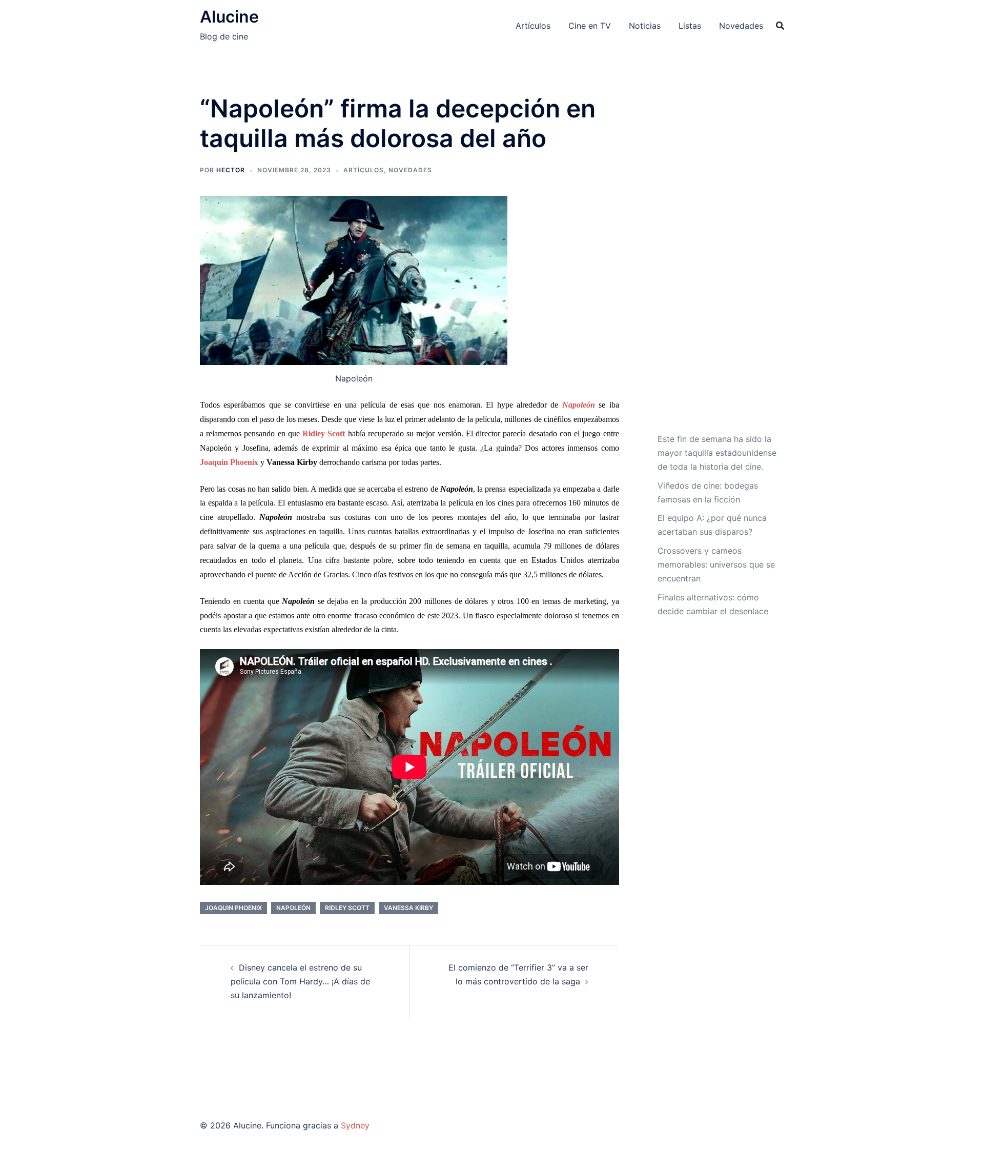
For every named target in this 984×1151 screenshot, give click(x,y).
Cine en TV (589, 26)
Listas (690, 26)
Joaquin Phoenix (233, 908)
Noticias (645, 26)
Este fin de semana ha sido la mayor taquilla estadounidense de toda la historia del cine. (717, 453)
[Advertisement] (717, 263)
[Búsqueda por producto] (780, 26)
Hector (230, 170)
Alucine (229, 17)
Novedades (741, 26)
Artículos (533, 26)
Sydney (355, 1125)
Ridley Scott (347, 908)
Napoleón (293, 908)
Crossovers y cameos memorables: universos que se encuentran (716, 564)
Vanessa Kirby (408, 908)
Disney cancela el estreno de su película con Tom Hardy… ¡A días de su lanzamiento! (300, 981)
